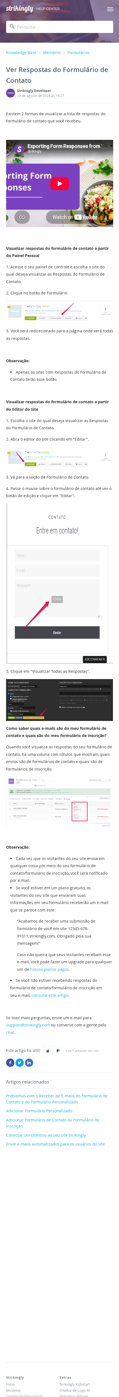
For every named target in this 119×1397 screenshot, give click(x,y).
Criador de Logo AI (75, 1390)
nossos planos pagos (49, 969)
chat (10, 1032)
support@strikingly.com (28, 1025)
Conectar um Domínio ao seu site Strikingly (46, 1135)
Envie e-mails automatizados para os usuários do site (55, 1144)
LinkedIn (29, 1062)
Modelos (13, 1390)
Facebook (10, 1062)
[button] (47, 1051)
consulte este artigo (50, 995)
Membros (52, 52)
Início (10, 1384)
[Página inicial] (19, 9)
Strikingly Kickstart (75, 1384)
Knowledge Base (21, 52)
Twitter (19, 1062)
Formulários (79, 52)
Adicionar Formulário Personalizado (39, 1110)
